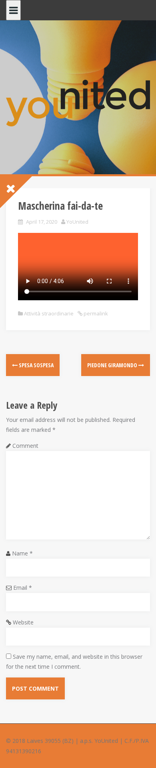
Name (22, 553)
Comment (25, 445)
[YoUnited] (78, 102)
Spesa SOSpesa (36, 365)
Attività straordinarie (49, 313)
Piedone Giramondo (112, 365)
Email (22, 587)
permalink (95, 313)
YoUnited (77, 221)
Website (23, 622)
